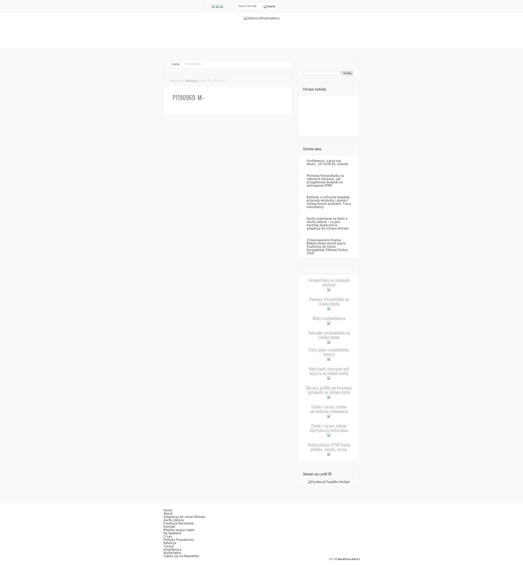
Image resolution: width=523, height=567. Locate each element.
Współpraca (172, 549)
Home (175, 64)
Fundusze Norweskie (178, 523)
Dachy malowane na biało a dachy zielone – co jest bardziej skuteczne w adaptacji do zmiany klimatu (328, 223)
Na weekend (172, 533)
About (168, 513)
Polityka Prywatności (178, 539)
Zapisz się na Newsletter (181, 556)
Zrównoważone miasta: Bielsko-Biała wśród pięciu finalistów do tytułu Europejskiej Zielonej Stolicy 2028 (327, 246)
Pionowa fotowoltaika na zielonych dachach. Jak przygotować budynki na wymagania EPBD (325, 180)
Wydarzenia (172, 553)
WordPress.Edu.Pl (349, 559)
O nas (167, 536)
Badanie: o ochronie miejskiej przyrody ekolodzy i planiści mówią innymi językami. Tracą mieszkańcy (329, 202)
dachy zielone (173, 520)
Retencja (169, 543)
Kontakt (169, 526)
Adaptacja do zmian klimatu (184, 517)
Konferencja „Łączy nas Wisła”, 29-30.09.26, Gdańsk (327, 162)
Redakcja (191, 81)
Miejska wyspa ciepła (178, 530)
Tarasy (168, 546)
